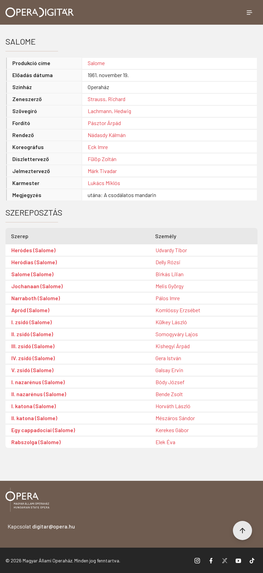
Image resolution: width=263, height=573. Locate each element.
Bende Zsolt (169, 394)
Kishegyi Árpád (172, 346)
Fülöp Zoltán (102, 159)
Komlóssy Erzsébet (177, 310)
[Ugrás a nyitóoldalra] (39, 12)
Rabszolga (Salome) (36, 442)
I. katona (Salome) (33, 406)
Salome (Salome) (32, 274)
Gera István (168, 358)
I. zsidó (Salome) (31, 322)
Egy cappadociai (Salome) (43, 430)
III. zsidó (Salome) (32, 346)
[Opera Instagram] (197, 560)
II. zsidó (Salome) (32, 334)
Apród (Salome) (30, 310)
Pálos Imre (167, 298)
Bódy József (170, 382)
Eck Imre (98, 147)
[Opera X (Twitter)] (224, 560)
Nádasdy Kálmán (107, 135)
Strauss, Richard (106, 99)
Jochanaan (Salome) (37, 286)
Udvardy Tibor (171, 250)
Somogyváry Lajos (176, 334)
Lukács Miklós (104, 183)
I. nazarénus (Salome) (38, 382)
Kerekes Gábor (172, 430)
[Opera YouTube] (238, 560)
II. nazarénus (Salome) (38, 394)
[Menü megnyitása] (249, 12)
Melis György (169, 286)
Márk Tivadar (102, 171)
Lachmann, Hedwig (109, 111)
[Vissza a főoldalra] (27, 501)
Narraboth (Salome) (35, 298)
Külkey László (171, 322)
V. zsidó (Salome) (32, 370)
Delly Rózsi (167, 262)
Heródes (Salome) (33, 250)
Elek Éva (165, 442)
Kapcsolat (41, 526)
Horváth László (172, 406)
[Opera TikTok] (252, 560)
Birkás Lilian (169, 274)
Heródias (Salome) (34, 262)
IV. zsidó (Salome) (33, 358)
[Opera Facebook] (210, 560)
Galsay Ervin (169, 370)
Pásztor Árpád (104, 123)
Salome (96, 63)
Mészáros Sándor (175, 418)
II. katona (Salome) (34, 418)
